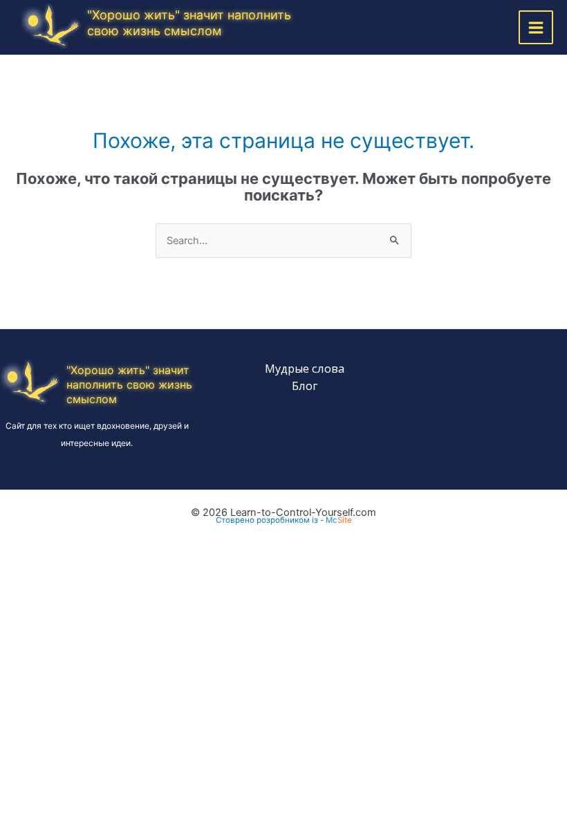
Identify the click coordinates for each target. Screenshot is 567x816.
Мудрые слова (304, 368)
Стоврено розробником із (267, 520)
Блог (304, 385)
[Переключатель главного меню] (536, 27)
